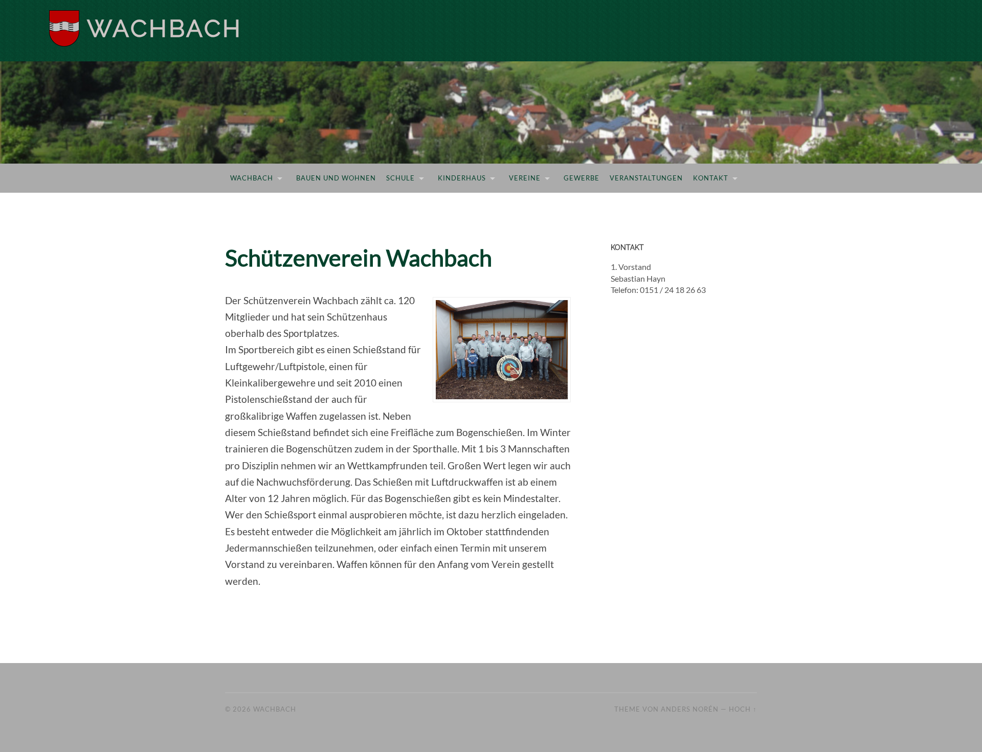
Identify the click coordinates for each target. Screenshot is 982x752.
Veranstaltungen (646, 178)
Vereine (525, 178)
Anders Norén (690, 709)
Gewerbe (581, 178)
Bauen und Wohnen (336, 178)
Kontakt (710, 178)
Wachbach (164, 28)
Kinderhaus (462, 178)
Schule (400, 178)
